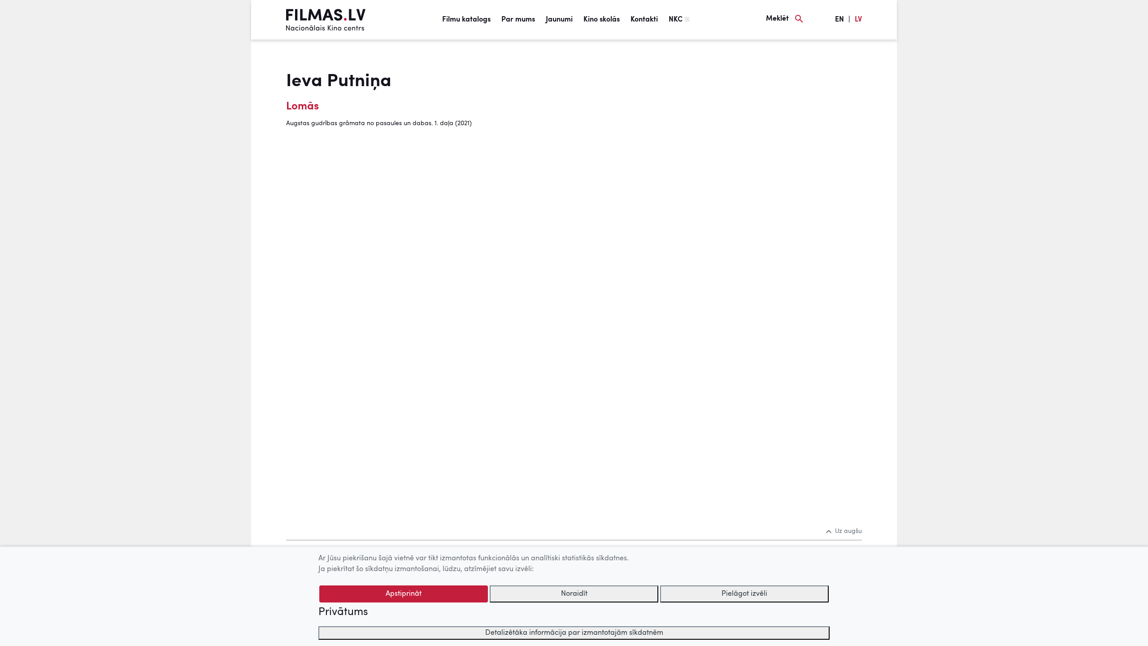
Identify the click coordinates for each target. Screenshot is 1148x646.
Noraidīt (574, 594)
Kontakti (644, 19)
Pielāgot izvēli (744, 594)
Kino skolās (601, 19)
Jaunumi (559, 19)
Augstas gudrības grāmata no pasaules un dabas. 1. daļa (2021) (379, 123)
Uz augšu (848, 531)
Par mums (518, 19)
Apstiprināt (404, 594)
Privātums (343, 612)
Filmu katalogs (466, 19)
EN (839, 19)
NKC (676, 19)
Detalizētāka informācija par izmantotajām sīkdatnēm (574, 633)
